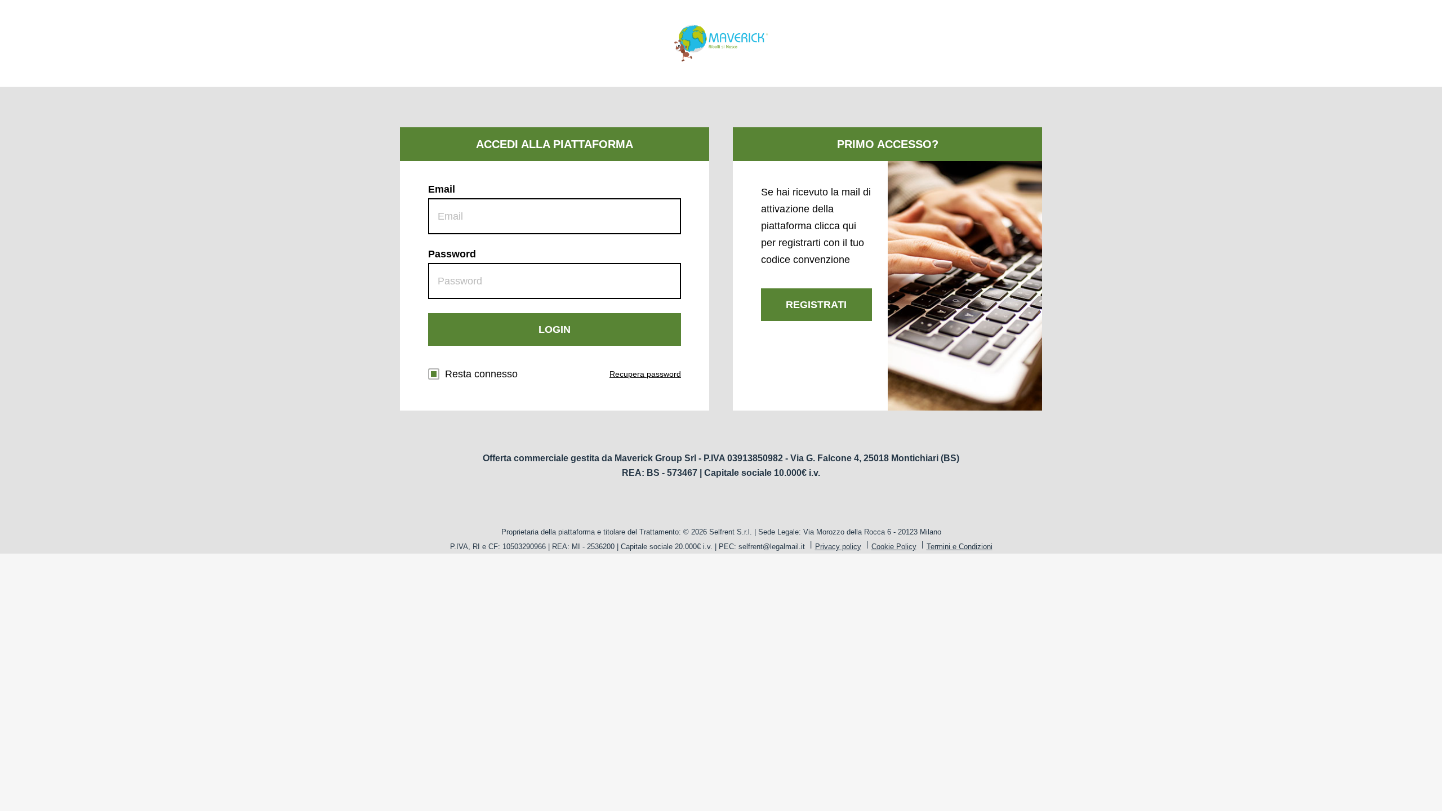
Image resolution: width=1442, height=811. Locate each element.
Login (554, 329)
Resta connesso (481, 374)
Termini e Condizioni (960, 546)
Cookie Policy (893, 546)
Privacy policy (838, 546)
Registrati (816, 304)
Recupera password (645, 373)
